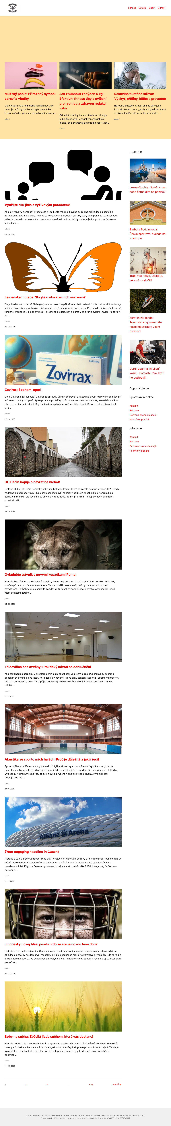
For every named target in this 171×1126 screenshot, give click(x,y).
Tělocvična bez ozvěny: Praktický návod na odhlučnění (48, 667)
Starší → (117, 1084)
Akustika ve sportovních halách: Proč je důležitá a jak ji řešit (52, 759)
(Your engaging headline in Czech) (32, 852)
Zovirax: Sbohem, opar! (23, 390)
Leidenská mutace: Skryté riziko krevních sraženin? (45, 297)
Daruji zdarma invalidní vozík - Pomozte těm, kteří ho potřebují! (147, 373)
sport (7, 506)
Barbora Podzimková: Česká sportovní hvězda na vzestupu (148, 234)
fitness (62, 129)
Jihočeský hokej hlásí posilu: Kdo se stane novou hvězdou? (51, 944)
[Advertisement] (85, 42)
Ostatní (142, 7)
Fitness (132, 7)
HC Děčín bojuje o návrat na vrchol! (32, 482)
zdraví (7, 119)
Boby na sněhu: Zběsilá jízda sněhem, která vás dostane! (49, 1036)
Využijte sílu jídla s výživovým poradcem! (37, 205)
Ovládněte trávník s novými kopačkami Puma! (40, 574)
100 (91, 1084)
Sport (152, 7)
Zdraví (161, 7)
